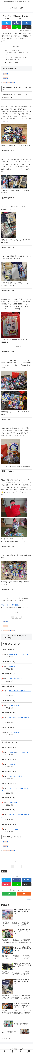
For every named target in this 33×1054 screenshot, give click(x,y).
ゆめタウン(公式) (14, 705)
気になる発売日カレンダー (13, 59)
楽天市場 (5, 74)
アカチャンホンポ (14, 732)
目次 (14, 46)
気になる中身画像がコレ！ (12, 50)
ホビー (4, 871)
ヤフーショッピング (9, 82)
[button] (29, 501)
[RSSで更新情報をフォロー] (24, 894)
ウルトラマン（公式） (16, 678)
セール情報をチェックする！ (14, 62)
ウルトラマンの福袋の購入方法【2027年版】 (17, 57)
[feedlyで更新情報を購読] (9, 894)
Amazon (5, 78)
